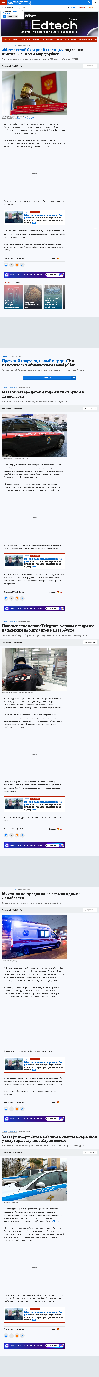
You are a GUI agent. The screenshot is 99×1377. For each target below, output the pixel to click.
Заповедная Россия (85, 39)
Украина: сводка (48, 39)
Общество (27, 212)
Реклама (82, 7)
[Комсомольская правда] (18, 2)
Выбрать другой (12, 16)
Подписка (92, 7)
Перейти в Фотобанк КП (25, 118)
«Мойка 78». (57, 1221)
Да (4, 16)
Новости (15, 39)
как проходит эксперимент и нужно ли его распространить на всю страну (43, 219)
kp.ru (61, 258)
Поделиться (91, 66)
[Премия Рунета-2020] (30, 2)
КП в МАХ (59, 39)
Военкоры (36, 39)
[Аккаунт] (95, 2)
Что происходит (13, 45)
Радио (73, 7)
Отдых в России (70, 39)
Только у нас (26, 39)
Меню (3, 2)
